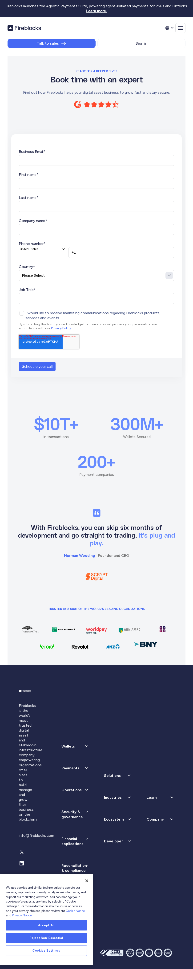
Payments (70, 768)
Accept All (46, 925)
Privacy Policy (61, 328)
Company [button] (155, 819)
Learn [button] (152, 797)
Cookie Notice (75, 911)
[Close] (87, 881)
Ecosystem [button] (114, 819)
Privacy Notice (22, 915)
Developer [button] (113, 841)
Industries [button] (113, 797)
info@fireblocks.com (36, 835)
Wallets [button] (68, 746)
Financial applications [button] (72, 841)
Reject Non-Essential (46, 938)
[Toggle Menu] (180, 28)
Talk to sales (48, 43)
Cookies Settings (46, 950)
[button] (75, 768)
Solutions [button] (112, 775)
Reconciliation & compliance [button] (74, 868)
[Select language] (169, 28)
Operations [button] (71, 790)
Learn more (96, 11)
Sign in (141, 43)
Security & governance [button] (72, 814)
